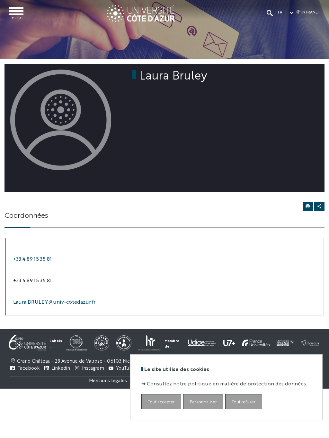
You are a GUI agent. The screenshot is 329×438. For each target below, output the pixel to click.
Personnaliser (203, 401)
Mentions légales (108, 380)
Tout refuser (243, 401)
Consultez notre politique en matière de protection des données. (227, 383)
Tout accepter (161, 401)
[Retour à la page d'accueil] (140, 13)
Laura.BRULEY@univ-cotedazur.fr (54, 301)
